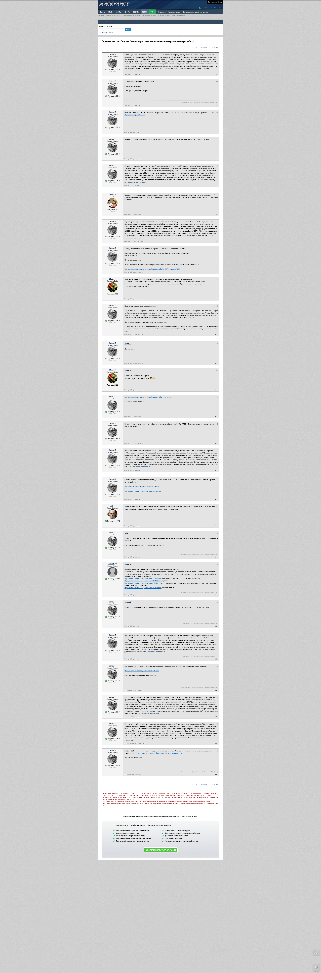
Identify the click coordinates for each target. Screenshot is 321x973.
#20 (216, 626)
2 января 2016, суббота (132, 132)
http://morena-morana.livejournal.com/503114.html (143, 581)
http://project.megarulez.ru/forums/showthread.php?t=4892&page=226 (156, 753)
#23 (216, 717)
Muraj (111, 279)
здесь (132, 799)
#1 (216, 74)
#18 (216, 557)
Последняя (214, 47)
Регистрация (212, 2)
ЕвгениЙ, (128, 602)
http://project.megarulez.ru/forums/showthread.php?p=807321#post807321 (152, 269)
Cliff (111, 506)
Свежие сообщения (174, 12)
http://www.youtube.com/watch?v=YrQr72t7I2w (142, 671)
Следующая (204, 47)
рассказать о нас (110, 8)
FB (207, 8)
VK (211, 8)
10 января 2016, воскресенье (134, 690)
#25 (216, 775)
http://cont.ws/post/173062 (135, 115)
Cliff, (126, 533)
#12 (216, 390)
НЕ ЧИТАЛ (127, 12)
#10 (216, 334)
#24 (216, 743)
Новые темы (162, 12)
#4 (216, 159)
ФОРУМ (152, 12)
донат (201, 8)
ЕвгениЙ (111, 564)
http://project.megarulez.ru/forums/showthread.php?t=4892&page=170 (150, 397)
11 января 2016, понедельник (134, 743)
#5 (216, 185)
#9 (216, 299)
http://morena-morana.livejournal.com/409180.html (143, 588)
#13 (216, 417)
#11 (216, 363)
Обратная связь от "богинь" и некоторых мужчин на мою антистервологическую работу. (154, 16)
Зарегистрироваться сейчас (159, 849)
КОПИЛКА (117, 16)
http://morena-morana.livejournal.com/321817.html (143, 579)
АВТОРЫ (118, 12)
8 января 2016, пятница (132, 470)
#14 (216, 443)
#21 (216, 659)
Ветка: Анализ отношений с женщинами (195, 12)
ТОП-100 (144, 12)
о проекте (102, 8)
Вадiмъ (111, 54)
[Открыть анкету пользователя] (112, 67)
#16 (216, 499)
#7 (216, 241)
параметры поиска (106, 32)
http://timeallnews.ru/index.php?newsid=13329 (141, 486)
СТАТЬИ (110, 12)
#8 (216, 272)
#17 (216, 526)
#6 (216, 215)
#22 (216, 690)
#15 (216, 470)
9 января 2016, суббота (132, 626)
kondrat (111, 194)
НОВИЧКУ (136, 12)
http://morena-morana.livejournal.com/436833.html (143, 491)
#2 (216, 105)
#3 (216, 132)
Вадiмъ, (128, 344)
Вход (220, 2)
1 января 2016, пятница (132, 74)
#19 (216, 595)
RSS (220, 8)
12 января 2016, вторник (132, 775)
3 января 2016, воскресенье (134, 215)
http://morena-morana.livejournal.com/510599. (141, 583)
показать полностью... (134, 71)
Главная (101, 16)
